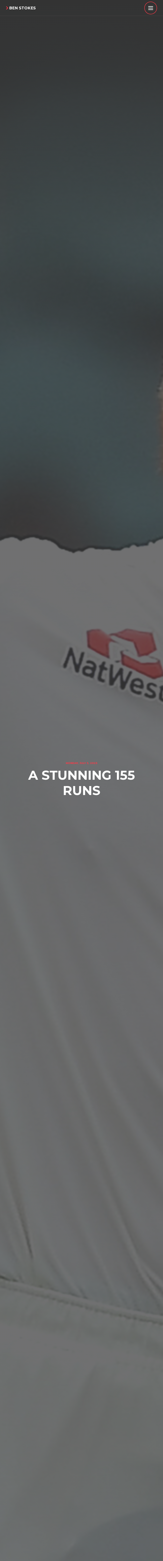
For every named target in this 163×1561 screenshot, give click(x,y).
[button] (150, 8)
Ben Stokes (21, 8)
